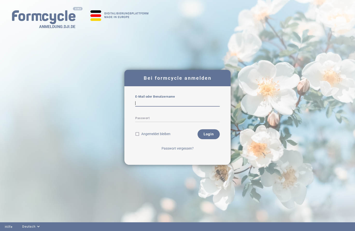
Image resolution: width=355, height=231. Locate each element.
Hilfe (9, 227)
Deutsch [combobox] (29, 226)
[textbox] (177, 103)
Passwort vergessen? (178, 148)
